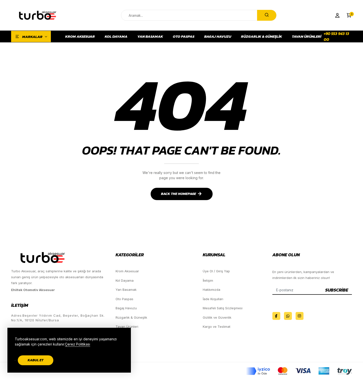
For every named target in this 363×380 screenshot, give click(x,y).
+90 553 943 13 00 (336, 36)
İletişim (208, 280)
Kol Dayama (116, 36)
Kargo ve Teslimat (216, 326)
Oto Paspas (183, 36)
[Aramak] (266, 15)
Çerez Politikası (77, 344)
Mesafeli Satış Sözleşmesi (222, 308)
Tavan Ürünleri (306, 36)
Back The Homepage (178, 193)
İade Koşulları (213, 299)
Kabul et (35, 360)
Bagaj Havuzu (217, 36)
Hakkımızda (211, 290)
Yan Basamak (150, 36)
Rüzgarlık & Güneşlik (261, 36)
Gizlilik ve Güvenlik (217, 317)
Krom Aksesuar (80, 36)
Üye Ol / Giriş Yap (216, 271)
